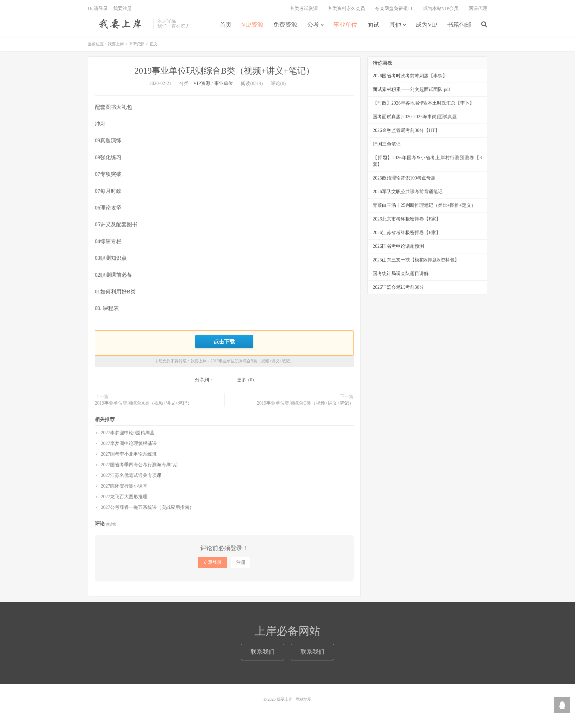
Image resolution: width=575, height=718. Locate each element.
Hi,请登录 (98, 8)
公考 (313, 24)
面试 (373, 24)
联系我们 (263, 651)
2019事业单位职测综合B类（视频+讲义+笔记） (224, 71)
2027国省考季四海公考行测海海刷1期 (139, 464)
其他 (395, 24)
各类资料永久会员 (346, 8)
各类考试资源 (304, 8)
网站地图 (303, 699)
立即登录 (212, 562)
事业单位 (345, 24)
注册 (241, 562)
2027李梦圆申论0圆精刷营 (127, 432)
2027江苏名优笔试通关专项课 (131, 475)
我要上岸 (119, 23)
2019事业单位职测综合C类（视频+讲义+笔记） (305, 403)
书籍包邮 (459, 24)
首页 (226, 24)
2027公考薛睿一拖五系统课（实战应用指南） (147, 507)
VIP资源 (252, 24)
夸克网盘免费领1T (394, 8)
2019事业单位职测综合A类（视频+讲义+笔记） (143, 403)
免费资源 (285, 24)
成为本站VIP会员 (441, 8)
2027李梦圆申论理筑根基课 (129, 443)
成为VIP (426, 24)
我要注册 (122, 8)
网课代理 (478, 8)
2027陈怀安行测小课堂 (124, 486)
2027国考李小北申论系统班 (129, 454)
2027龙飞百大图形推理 (124, 496)
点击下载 (224, 341)
